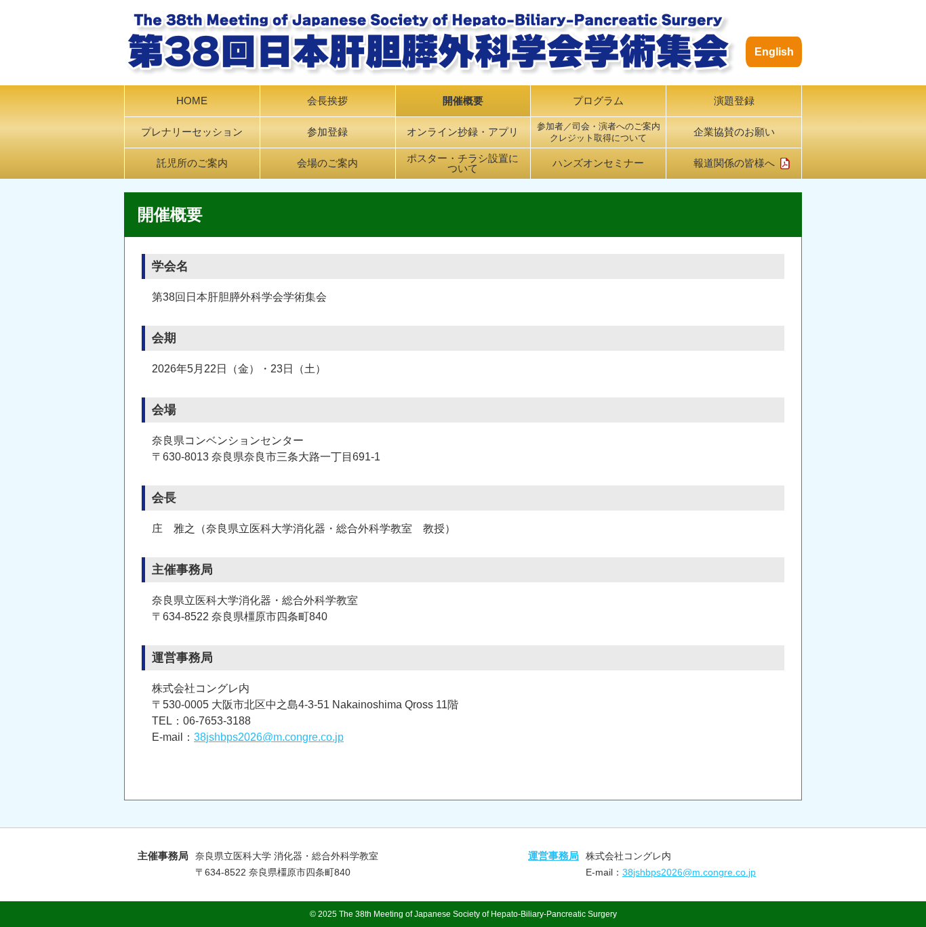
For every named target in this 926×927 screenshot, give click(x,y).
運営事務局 (553, 855)
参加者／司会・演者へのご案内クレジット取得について (598, 132)
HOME (191, 100)
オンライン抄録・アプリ (463, 132)
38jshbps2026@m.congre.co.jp (269, 737)
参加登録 (327, 132)
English (774, 52)
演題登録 (734, 100)
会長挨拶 (327, 100)
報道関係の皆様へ (734, 163)
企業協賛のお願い (734, 132)
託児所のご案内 (192, 163)
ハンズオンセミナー (598, 163)
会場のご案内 (327, 163)
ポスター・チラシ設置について (463, 163)
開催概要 (463, 100)
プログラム (598, 100)
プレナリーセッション (192, 132)
